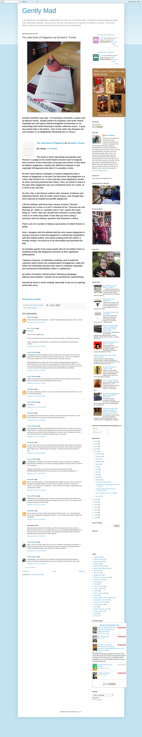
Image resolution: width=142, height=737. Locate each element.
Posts (96, 429)
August (98, 464)
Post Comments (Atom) (37, 574)
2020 (96, 444)
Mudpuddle (30, 317)
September (99, 461)
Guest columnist (98, 588)
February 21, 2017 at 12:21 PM (36, 407)
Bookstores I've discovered (102, 577)
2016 (96, 499)
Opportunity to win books (101, 600)
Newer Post (26, 571)
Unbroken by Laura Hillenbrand (108, 299)
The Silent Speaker (103, 636)
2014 (96, 504)
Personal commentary (100, 602)
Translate (99, 700)
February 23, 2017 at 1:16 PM (36, 505)
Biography (97, 564)
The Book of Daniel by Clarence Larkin (109, 367)
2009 (96, 517)
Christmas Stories (99, 579)
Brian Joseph (31, 328)
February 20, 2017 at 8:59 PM (36, 396)
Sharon (102, 38)
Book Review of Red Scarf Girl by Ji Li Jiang (111, 342)
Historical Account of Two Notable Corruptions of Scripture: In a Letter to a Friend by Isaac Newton (110, 411)
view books (116, 46)
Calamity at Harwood (104, 673)
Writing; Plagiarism (32, 307)
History (96, 591)
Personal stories (99, 604)
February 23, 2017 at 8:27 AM (36, 473)
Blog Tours (97, 573)
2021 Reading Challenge (105, 34)
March (98, 477)
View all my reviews (31, 299)
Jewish (96, 595)
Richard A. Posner (76, 143)
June (97, 469)
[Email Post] (47, 305)
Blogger (79, 712)
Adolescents (97, 557)
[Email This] (51, 305)
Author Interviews (99, 559)
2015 (96, 502)
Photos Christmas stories (101, 609)
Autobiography (98, 561)
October (98, 459)
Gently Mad (39, 10)
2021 (96, 441)
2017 (96, 451)
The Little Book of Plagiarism (50, 143)
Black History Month (100, 566)
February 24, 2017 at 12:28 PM (36, 563)
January (98, 496)
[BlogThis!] (53, 305)
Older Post (82, 571)
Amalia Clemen (98, 652)
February (98, 480)
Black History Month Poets (101, 568)
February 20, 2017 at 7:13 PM (36, 370)
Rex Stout (101, 638)
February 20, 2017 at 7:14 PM (36, 383)
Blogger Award (98, 575)
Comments (98, 432)
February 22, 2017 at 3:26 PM (36, 420)
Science (96, 616)
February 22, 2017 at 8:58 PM (36, 453)
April (97, 474)
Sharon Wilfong (32, 352)
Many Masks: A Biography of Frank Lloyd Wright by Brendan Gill (111, 395)
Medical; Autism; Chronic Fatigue (103, 597)
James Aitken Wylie (104, 633)
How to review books (100, 593)
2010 (96, 515)
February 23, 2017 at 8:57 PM (36, 519)
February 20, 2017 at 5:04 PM (36, 346)
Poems (96, 613)
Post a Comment (30, 567)
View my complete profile (99, 170)
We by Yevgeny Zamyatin (110, 380)
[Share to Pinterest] (59, 305)
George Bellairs (103, 674)
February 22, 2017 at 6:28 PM (36, 436)
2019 (96, 446)
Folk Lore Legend (99, 586)
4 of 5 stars (52, 149)
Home (54, 571)
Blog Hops (97, 570)
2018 (96, 449)
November (99, 456)
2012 (96, 510)
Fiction (96, 584)
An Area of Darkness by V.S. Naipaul (106, 493)
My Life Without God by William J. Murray (110, 286)
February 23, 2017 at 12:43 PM (36, 490)
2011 (96, 512)
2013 (96, 507)
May (97, 472)
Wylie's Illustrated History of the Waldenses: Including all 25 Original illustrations (107, 629)
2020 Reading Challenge (105, 52)
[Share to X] (55, 305)
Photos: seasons (99, 611)
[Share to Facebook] (57, 305)
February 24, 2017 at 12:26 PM (36, 551)
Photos (96, 606)
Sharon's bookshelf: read (109, 625)
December (99, 454)
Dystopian (97, 582)
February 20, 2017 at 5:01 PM (36, 322)
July (97, 467)
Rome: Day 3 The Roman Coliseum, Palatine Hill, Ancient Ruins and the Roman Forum (110, 328)
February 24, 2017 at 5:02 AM (36, 536)
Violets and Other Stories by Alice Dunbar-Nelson (105, 489)
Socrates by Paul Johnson (103, 482)
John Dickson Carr (103, 668)
